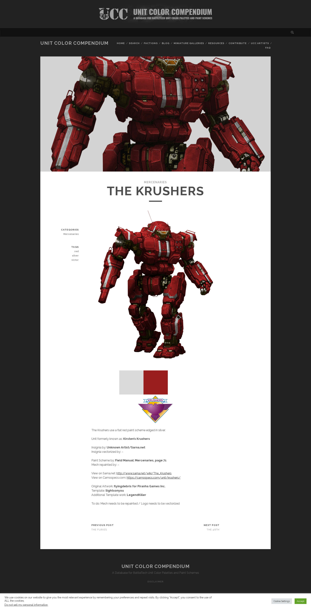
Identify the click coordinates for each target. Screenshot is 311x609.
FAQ (268, 47)
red (76, 251)
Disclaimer (155, 581)
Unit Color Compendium (74, 43)
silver (75, 255)
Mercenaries (155, 182)
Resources (216, 43)
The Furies (99, 529)
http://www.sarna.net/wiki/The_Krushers (144, 473)
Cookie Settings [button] (282, 601)
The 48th (213, 529)
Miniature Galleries (189, 43)
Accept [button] (300, 601)
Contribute (238, 43)
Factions (150, 43)
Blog (165, 43)
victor (75, 260)
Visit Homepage (155, 14)
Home (121, 43)
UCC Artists (260, 43)
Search (134, 43)
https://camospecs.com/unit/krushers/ (154, 477)
